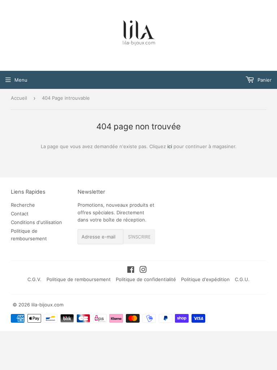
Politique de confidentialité (146, 279)
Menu (20, 80)
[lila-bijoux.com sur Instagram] (143, 271)
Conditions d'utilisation (36, 222)
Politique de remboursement (79, 279)
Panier (264, 80)
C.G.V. (34, 279)
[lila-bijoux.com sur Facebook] (131, 271)
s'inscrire (139, 237)
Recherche (23, 205)
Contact (19, 213)
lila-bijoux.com (47, 304)
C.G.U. (242, 279)
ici (169, 146)
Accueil (19, 98)
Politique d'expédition (205, 279)
